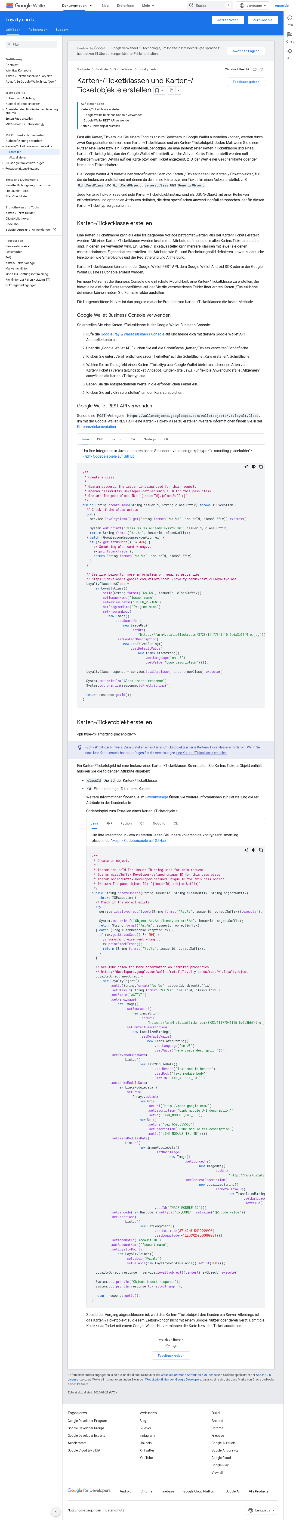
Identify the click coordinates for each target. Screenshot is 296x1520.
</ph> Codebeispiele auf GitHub (109, 456)
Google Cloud (221, 1458)
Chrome (217, 1428)
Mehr (146, 5)
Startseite (83, 69)
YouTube (146, 1458)
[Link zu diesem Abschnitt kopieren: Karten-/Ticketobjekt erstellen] (156, 723)
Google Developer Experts (86, 1435)
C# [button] (133, 439)
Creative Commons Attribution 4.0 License (189, 1375)
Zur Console (262, 20)
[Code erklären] (246, 466)
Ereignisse (125, 5)
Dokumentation (74, 5)
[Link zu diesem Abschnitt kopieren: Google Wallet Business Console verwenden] (175, 315)
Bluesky (145, 1428)
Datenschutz (114, 1510)
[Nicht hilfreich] (261, 69)
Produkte (102, 69)
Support (62, 30)
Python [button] (116, 439)
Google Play (220, 1465)
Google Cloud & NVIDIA (84, 1450)
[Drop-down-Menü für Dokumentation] (92, 5)
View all (217, 1472)
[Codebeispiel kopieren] (261, 466)
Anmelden (282, 5)
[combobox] (210, 5)
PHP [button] (100, 439)
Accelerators (77, 1443)
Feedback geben (246, 82)
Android (217, 1421)
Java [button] (85, 439)
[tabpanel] (171, 577)
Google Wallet (123, 69)
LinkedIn (146, 1443)
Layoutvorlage (156, 797)
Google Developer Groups (86, 1428)
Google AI (233, 1491)
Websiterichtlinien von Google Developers (173, 1379)
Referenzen (38, 30)
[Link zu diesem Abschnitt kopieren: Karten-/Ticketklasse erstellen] (156, 223)
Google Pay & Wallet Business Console (132, 334)
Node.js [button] (150, 439)
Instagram (147, 1435)
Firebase (218, 1435)
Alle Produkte (258, 1491)
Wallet (40, 6)
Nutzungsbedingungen (84, 1510)
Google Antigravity (225, 1450)
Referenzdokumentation (96, 427)
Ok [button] (166, 439)
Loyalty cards (20, 20)
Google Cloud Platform (199, 1491)
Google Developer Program (87, 1421)
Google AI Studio (224, 1443)
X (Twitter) (147, 1450)
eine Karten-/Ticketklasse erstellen (201, 753)
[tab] (85, 439)
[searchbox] (31, 44)
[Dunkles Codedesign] (253, 466)
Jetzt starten (227, 20)
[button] (30, 111)
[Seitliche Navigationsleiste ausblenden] (55, 1511)
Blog (105, 5)
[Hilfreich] (254, 69)
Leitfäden (13, 30)
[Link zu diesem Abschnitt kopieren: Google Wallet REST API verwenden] (156, 406)
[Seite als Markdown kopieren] (171, 90)
